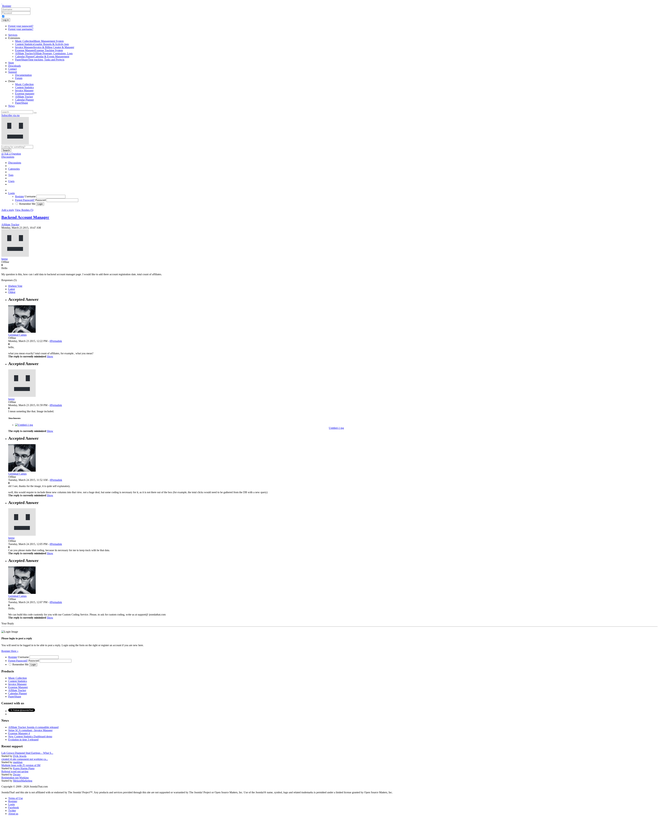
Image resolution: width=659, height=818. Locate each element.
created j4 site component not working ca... (24, 759)
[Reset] (35, 112)
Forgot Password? (25, 200)
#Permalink (56, 341)
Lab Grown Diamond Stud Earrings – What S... (27, 752)
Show (50, 356)
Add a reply (7, 210)
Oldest (11, 292)
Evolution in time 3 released (23, 739)
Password (40, 200)
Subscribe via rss (10, 115)
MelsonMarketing (22, 780)
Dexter (16, 774)
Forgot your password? (20, 26)
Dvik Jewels (19, 756)
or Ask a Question (11, 153)
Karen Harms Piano (23, 768)
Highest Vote (15, 285)
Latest (11, 289)
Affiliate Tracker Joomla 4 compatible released (33, 727)
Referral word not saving (14, 771)
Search (6, 150)
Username (30, 196)
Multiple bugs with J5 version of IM (20, 765)
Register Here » (9, 651)
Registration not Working (15, 777)
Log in (6, 20)
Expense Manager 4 (19, 733)
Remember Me (27, 203)
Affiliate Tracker (10, 224)
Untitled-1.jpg (336, 427)
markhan (17, 762)
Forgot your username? (20, 29)
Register (6, 5)
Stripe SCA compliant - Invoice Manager (30, 730)
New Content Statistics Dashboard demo (30, 736)
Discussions (7, 156)
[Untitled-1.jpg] (24, 424)
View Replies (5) (24, 210)
